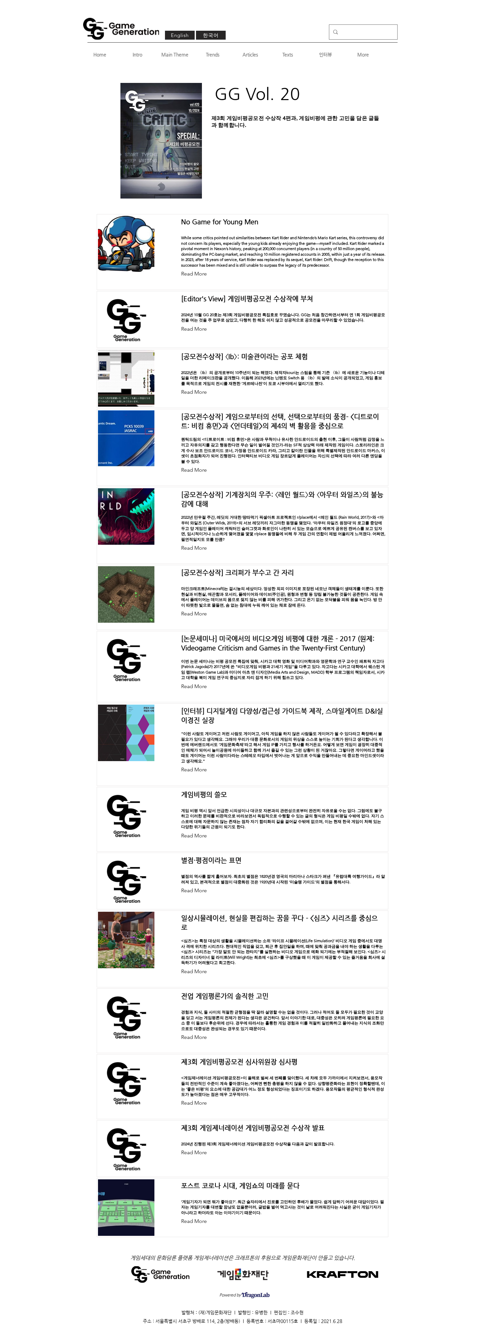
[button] (199, 274)
